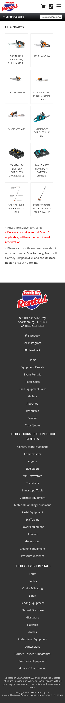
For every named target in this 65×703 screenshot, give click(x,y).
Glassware (32, 617)
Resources (32, 411)
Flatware (32, 625)
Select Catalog (15, 17)
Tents (32, 574)
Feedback (34, 350)
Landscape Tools (32, 490)
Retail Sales (33, 382)
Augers (32, 461)
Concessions (32, 646)
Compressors (32, 454)
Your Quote (32, 425)
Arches (32, 632)
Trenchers (32, 483)
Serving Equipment (32, 603)
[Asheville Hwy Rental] (33, 301)
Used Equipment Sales (32, 389)
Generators (32, 541)
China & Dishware (33, 610)
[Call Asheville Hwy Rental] (51, 6)
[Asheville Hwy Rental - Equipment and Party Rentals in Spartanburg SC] (10, 10)
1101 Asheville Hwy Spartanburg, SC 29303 (32, 320)
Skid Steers (33, 468)
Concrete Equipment (32, 498)
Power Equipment (33, 527)
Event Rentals (32, 374)
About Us (32, 403)
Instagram (34, 343)
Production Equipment (32, 661)
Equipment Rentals (32, 367)
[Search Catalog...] (60, 17)
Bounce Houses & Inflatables (32, 654)
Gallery (32, 396)
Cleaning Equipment (32, 548)
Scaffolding (33, 519)
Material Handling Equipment (32, 505)
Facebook (34, 335)
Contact (32, 418)
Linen (32, 595)
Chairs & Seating (32, 588)
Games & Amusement (32, 668)
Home (32, 360)
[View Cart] (43, 6)
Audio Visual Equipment (32, 639)
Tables (32, 581)
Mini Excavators (32, 476)
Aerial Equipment (32, 512)
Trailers (33, 534)
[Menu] (58, 6)
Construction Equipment (32, 447)
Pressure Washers (32, 556)
